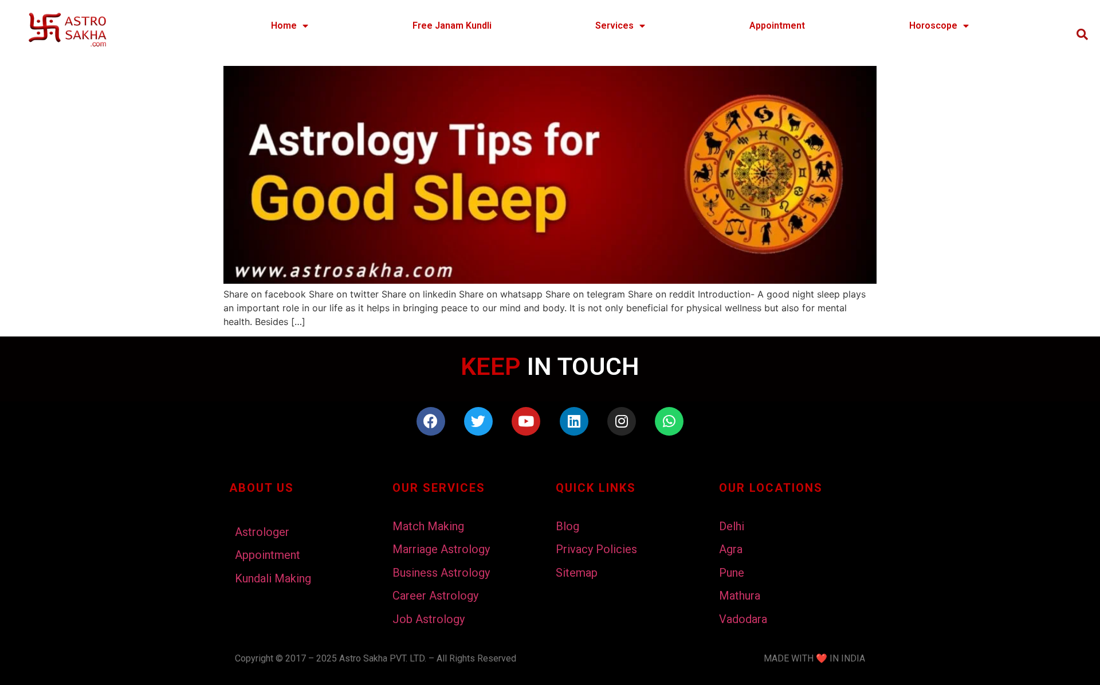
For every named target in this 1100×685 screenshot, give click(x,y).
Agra (730, 549)
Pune (731, 573)
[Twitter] (478, 421)
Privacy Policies (596, 549)
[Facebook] (431, 421)
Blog (567, 526)
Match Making (428, 526)
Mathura (739, 595)
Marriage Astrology (441, 549)
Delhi (731, 526)
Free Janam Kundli (452, 25)
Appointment (777, 25)
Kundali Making (273, 578)
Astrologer (262, 532)
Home (284, 25)
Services (614, 25)
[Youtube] (526, 421)
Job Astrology (428, 619)
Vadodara (743, 619)
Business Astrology (441, 573)
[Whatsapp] (669, 421)
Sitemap (577, 573)
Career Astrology (435, 595)
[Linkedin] (574, 421)
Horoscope (933, 25)
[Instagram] (621, 421)
